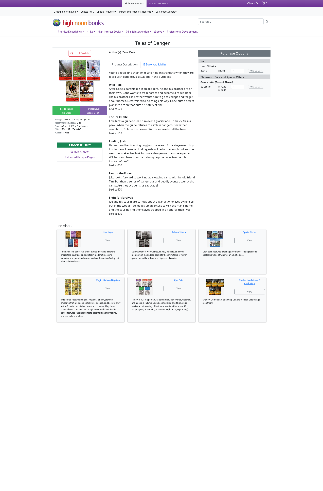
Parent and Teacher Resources (135, 11)
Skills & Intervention (137, 31)
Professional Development (182, 31)
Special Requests (106, 11)
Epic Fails (178, 280)
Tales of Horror (179, 232)
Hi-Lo (89, 31)
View (107, 240)
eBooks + (159, 31)
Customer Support (165, 11)
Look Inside (82, 53)
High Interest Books (109, 31)
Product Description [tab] (125, 64)
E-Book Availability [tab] (154, 64)
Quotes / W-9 (87, 11)
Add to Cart (256, 70)
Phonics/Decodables (70, 31)
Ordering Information (65, 11)
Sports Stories (249, 232)
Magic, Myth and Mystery (108, 280)
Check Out (254, 3)
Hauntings (108, 232)
